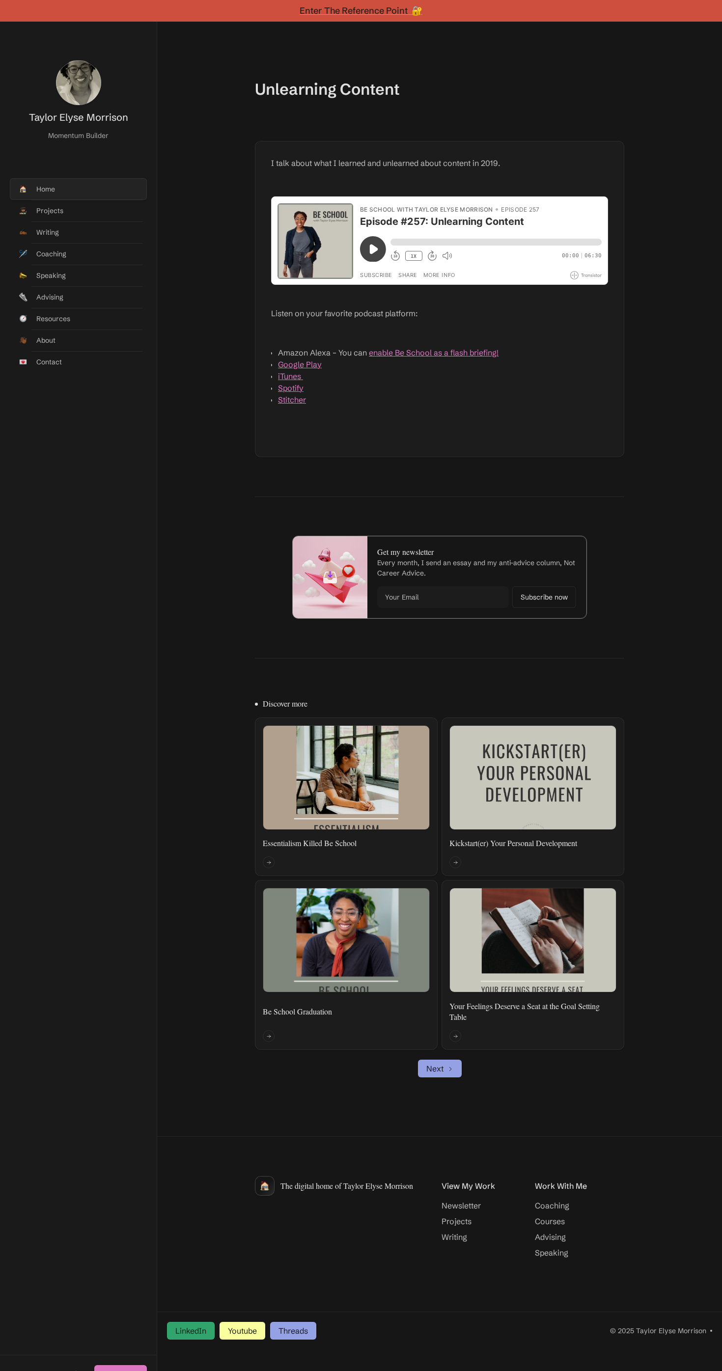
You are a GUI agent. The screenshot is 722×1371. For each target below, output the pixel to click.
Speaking (551, 1253)
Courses (550, 1221)
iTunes (290, 376)
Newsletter (461, 1205)
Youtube (242, 1331)
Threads (293, 1331)
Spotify (291, 388)
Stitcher (292, 400)
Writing (454, 1237)
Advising (550, 1237)
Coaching (552, 1205)
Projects (457, 1221)
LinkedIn (190, 1331)
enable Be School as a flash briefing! (434, 352)
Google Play (300, 364)
